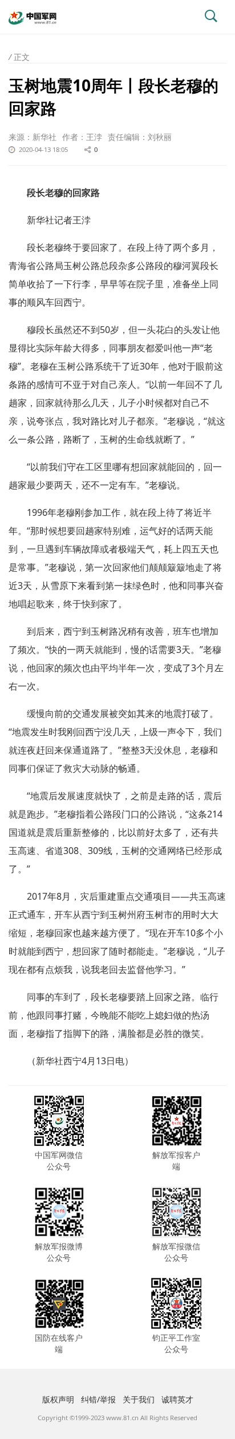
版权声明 (58, 1399)
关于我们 (139, 1399)
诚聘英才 (177, 1399)
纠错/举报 (98, 1399)
